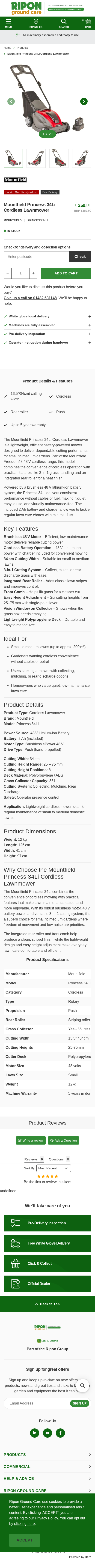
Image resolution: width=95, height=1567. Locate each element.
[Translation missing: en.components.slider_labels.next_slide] (84, 101)
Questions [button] (56, 1159)
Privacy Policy (46, 1518)
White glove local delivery (29, 316)
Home (7, 47)
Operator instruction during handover (38, 342)
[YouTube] (47, 1433)
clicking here (24, 1524)
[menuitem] (34, 1433)
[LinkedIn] (34, 1433)
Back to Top (50, 1304)
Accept (25, 1540)
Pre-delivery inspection (27, 334)
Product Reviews (47, 1123)
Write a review (33, 1140)
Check (80, 257)
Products (22, 47)
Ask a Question (66, 1140)
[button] (82, 1385)
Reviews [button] (31, 1159)
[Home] (47, 8)
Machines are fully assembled (32, 325)
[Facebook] (60, 1433)
